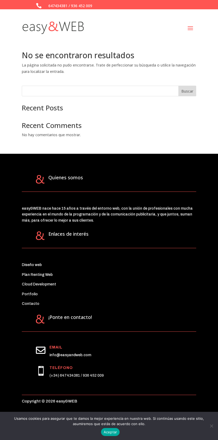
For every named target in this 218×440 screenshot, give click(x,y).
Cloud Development (39, 284)
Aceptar (110, 432)
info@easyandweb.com (70, 355)
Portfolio (30, 294)
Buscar (187, 91)
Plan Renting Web (37, 275)
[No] (211, 426)
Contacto (30, 304)
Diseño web (32, 265)
